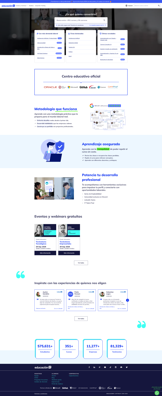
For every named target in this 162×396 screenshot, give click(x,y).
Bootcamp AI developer (106, 59)
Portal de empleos (57, 384)
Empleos (31, 5)
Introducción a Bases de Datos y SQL (46, 48)
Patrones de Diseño (40, 308)
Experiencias (55, 382)
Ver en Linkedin (58, 308)
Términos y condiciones (40, 393)
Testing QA (72, 47)
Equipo (36, 375)
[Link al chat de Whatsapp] (157, 393)
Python (70, 51)
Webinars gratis (57, 380)
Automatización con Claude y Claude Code (108, 39)
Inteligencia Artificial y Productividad (47, 38)
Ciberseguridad (41, 43)
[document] (49, 301)
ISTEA (36, 377)
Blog (53, 377)
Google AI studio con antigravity (108, 49)
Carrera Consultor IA (105, 44)
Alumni (54, 375)
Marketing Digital (73, 43)
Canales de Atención (40, 382)
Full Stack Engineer (42, 53)
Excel (70, 56)
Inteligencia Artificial (74, 38)
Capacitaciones (73, 375)
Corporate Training (40, 5)
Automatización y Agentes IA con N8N (109, 54)
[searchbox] (146, 5)
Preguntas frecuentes (41, 380)
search (104, 20)
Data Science (40, 58)
